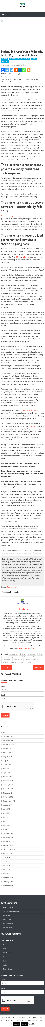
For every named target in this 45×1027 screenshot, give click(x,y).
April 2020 (6, 773)
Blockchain (7, 953)
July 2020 (6, 761)
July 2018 (6, 857)
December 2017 (8, 886)
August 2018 (7, 853)
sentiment (14, 662)
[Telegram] (11, 70)
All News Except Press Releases (19, 58)
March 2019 (7, 825)
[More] (28, 70)
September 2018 (9, 849)
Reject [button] (24, 1024)
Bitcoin (18, 257)
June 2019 (7, 813)
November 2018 (8, 841)
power (28, 659)
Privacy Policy (8, 927)
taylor (22, 662)
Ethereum (26, 257)
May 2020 (6, 769)
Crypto (34, 58)
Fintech (6, 961)
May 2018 (6, 865)
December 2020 (8, 740)
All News (4, 58)
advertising (13, 654)
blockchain (31, 654)
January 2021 (8, 736)
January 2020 (8, 785)
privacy (35, 659)
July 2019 (6, 809)
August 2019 (7, 805)
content (5, 657)
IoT (4, 957)
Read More (32, 1024)
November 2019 (8, 793)
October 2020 (8, 749)
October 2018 (8, 845)
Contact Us (7, 919)
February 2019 (8, 829)
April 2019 (6, 821)
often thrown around (29, 410)
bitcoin (22, 654)
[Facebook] (3, 70)
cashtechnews (22, 65)
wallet (29, 662)
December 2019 (8, 789)
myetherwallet (18, 659)
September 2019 (9, 801)
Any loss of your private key (10, 216)
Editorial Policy (8, 923)
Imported (5, 61)
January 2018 (8, 882)
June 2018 (7, 861)
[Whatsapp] (24, 70)
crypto (13, 657)
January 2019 (8, 833)
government (6, 659)
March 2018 (7, 873)
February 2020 (8, 781)
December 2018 (8, 837)
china (40, 654)
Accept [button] (16, 1024)
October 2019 (8, 797)
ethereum (35, 657)
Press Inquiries (8, 907)
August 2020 (7, 757)
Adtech (5, 965)
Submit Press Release (11, 911)
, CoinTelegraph (12, 587)
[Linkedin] (20, 70)
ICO (4, 949)
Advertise (6, 915)
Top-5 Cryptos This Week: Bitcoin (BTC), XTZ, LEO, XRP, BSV (8, 667)
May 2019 (6, 817)
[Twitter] (7, 70)
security (5, 662)
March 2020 (7, 777)
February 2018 (8, 878)
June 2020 (7, 765)
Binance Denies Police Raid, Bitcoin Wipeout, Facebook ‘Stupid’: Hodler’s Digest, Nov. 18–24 (39, 667)
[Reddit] (16, 70)
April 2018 (6, 869)
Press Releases (8, 969)
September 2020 (9, 753)
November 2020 (8, 744)
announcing (32, 426)
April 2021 (6, 732)
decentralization (23, 657)
